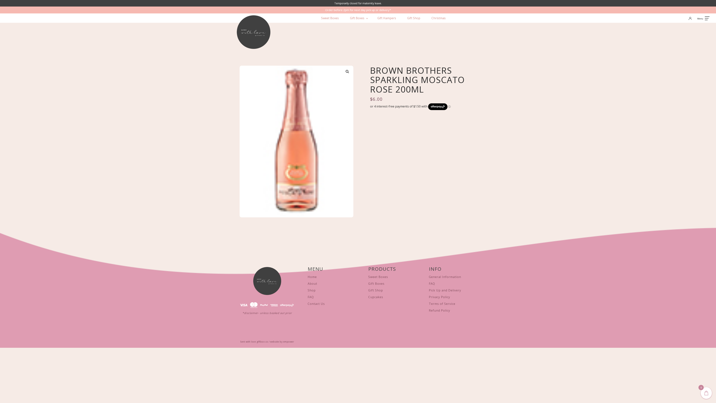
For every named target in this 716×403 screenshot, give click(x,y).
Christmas (438, 18)
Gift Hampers (386, 18)
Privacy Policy (439, 297)
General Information (445, 277)
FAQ (311, 297)
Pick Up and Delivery (445, 290)
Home (312, 277)
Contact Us (316, 304)
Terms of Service (442, 304)
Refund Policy (439, 310)
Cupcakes (375, 297)
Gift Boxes (357, 18)
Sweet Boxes (330, 18)
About (312, 284)
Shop (312, 290)
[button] (347, 71)
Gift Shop (413, 18)
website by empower (282, 341)
